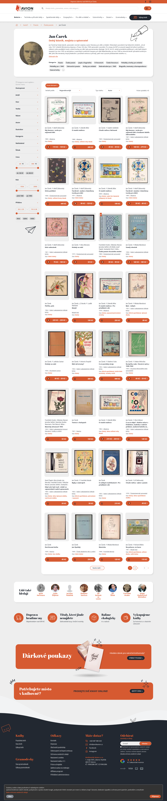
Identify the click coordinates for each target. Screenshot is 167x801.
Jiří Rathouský (138, 480)
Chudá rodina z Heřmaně (108, 130)
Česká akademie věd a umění (86, 552)
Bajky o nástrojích (78, 483)
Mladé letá (75, 312)
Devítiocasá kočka (51, 547)
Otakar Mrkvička (139, 361)
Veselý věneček (131, 247)
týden (25, 219)
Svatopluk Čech (109, 249)
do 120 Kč (20, 173)
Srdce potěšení (50, 191)
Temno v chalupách (79, 422)
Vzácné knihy (97, 17)
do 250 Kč (29, 173)
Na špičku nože (138, 365)
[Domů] (17, 25)
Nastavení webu (58, 761)
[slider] (17, 168)
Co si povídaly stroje (106, 364)
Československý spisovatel (112, 139)
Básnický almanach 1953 (54, 427)
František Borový (109, 552)
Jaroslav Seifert (104, 247)
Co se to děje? (137, 425)
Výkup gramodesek (23, 767)
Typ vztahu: (99, 90)
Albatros (52, 139)
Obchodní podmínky (58, 747)
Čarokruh (83, 192)
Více (9, 796)
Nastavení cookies (57, 757)
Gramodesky (120, 17)
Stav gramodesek (22, 764)
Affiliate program (57, 771)
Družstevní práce (55, 371)
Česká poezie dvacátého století (110, 251)
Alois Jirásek (57, 480)
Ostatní (109, 17)
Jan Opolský (76, 547)
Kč (23, 163)
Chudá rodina (136, 483)
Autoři (25, 25)
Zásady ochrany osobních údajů (130, 754)
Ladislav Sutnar (58, 361)
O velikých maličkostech (109, 484)
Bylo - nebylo (130, 306)
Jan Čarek (48, 128)
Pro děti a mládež (82, 17)
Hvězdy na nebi (77, 247)
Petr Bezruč (56, 424)
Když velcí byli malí (57, 488)
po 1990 (29, 196)
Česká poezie (48, 25)
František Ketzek (85, 480)
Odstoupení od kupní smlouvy (61, 751)
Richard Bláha (139, 545)
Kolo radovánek (50, 247)
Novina (79, 431)
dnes (18, 219)
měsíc (32, 219)
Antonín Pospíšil (85, 361)
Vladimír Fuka (112, 361)
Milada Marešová (140, 245)
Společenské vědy (52, 17)
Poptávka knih (21, 740)
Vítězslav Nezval (116, 245)
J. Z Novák (82, 303)
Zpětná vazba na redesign (60, 768)
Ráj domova (53, 131)
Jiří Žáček (112, 247)
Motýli (74, 308)
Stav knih (19, 744)
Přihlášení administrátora (60, 775)
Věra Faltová (138, 420)
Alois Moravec (85, 245)
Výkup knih (20, 747)
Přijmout (155, 796)
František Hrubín (104, 245)
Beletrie (17, 17)
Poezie (35, 25)
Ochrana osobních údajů (60, 754)
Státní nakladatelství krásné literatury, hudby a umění (56, 430)
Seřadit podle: (50, 90)
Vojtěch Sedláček (112, 128)
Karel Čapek (49, 480)
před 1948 (20, 196)
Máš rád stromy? (78, 364)
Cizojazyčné (67, 17)
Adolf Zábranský (58, 128)
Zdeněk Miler (84, 128)
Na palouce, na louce (133, 547)
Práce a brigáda (56, 764)
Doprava (54, 744)
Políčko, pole (49, 306)
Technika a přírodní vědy (33, 17)
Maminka (102, 547)
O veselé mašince (78, 130)
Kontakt (53, 740)
